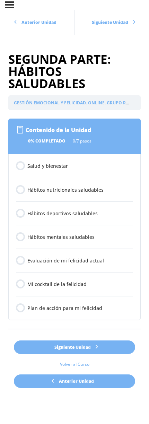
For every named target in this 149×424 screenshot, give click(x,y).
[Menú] (9, 4)
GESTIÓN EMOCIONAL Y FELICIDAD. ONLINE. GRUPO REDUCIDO (79, 103)
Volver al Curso (74, 364)
